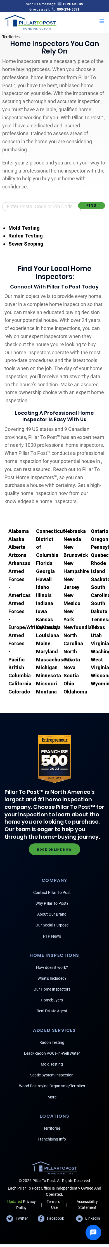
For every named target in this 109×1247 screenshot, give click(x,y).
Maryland (47, 651)
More (52, 1097)
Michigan (47, 667)
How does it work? (52, 967)
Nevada (72, 539)
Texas (98, 627)
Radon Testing (25, 236)
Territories (11, 37)
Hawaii (44, 579)
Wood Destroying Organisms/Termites (52, 1086)
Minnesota (48, 675)
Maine (43, 643)
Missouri (46, 683)
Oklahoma (75, 692)
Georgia (45, 571)
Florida (44, 563)
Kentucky (47, 627)
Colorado (19, 692)
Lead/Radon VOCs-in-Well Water (52, 1053)
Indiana (44, 603)
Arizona (17, 555)
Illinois (44, 595)
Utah (96, 635)
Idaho (42, 587)
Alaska (16, 539)
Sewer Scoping (25, 244)
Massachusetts (54, 660)
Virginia (100, 643)
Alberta (16, 547)
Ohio (68, 683)
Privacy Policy (21, 1204)
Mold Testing (24, 228)
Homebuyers (52, 1000)
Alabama (18, 531)
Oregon (99, 539)
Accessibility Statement (87, 1204)
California (19, 683)
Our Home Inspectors (52, 989)
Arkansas (19, 563)
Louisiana (47, 635)
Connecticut (50, 531)
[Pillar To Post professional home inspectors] (30, 21)
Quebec (100, 555)
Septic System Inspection (52, 1075)
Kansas (44, 619)
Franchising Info (52, 1139)
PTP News (52, 936)
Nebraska (74, 531)
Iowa (41, 611)
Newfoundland (80, 627)
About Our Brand (52, 914)
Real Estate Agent (52, 1011)
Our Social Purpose (51, 925)
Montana (46, 692)
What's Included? (52, 978)
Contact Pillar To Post (52, 892)
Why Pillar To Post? (51, 903)
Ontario (99, 531)
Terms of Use (54, 1204)
